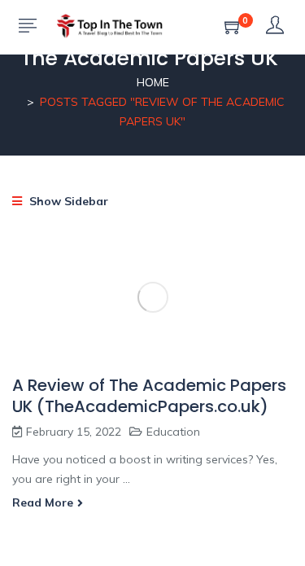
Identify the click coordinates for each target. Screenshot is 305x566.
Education (173, 431)
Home (153, 82)
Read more (42, 502)
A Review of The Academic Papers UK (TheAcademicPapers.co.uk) (149, 396)
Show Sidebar (67, 201)
